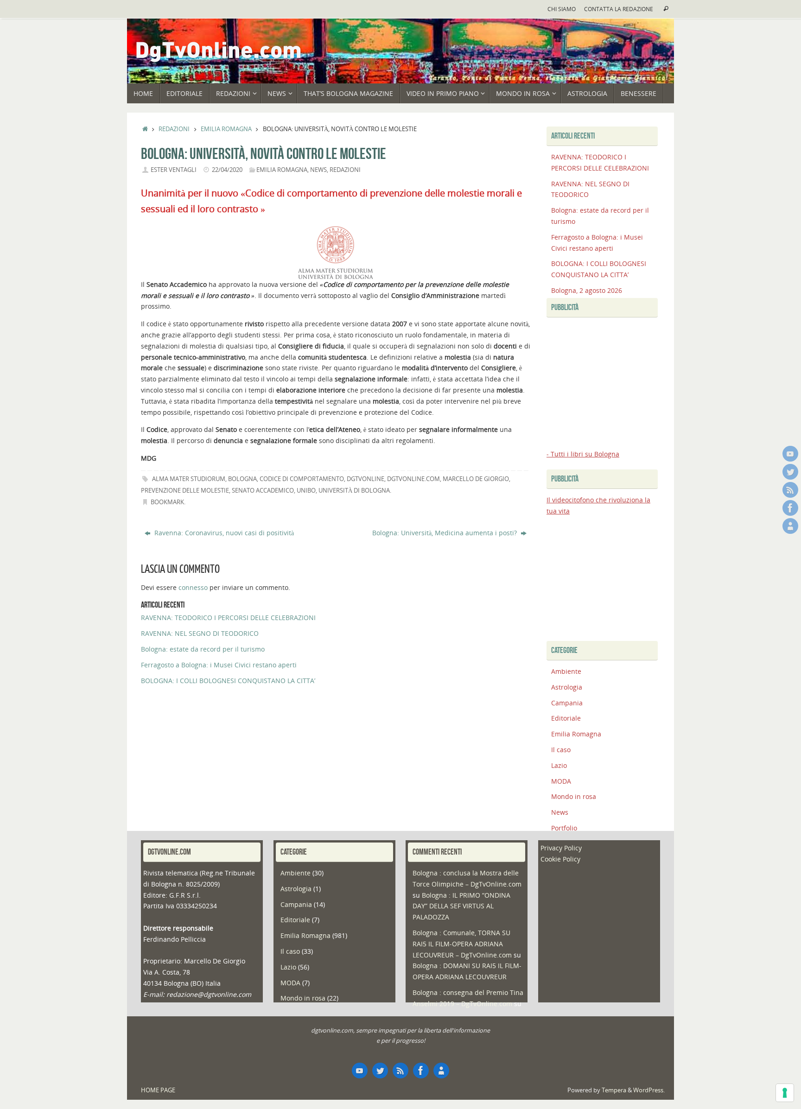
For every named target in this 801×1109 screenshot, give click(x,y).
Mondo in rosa (573, 796)
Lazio (559, 765)
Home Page (158, 1090)
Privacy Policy (561, 847)
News (318, 170)
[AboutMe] (790, 526)
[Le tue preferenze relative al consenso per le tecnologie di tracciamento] (785, 1093)
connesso (193, 587)
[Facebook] (790, 508)
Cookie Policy (560, 859)
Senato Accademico (263, 490)
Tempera (614, 1090)
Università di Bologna (354, 490)
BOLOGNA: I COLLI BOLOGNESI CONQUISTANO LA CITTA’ (228, 680)
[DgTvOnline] (790, 454)
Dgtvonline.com (413, 479)
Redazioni (174, 129)
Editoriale (566, 718)
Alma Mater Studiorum (188, 479)
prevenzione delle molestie (185, 490)
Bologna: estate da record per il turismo (203, 649)
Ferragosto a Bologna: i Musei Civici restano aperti (219, 664)
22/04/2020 (227, 170)
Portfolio (564, 828)
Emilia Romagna (226, 129)
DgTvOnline (365, 479)
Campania (567, 702)
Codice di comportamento (302, 479)
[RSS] (790, 490)
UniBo (306, 490)
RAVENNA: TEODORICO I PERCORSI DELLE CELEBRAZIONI (228, 617)
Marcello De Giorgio (476, 479)
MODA (561, 781)
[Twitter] (790, 472)
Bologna (242, 479)
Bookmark (167, 502)
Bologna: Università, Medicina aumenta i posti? (445, 532)
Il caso (561, 749)
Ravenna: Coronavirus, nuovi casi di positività (223, 532)
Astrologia (566, 687)
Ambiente (566, 671)
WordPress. (649, 1090)
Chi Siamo (561, 9)
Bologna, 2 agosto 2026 (586, 290)
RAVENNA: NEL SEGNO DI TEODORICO (200, 633)
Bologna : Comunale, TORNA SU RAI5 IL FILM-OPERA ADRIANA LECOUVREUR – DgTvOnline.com (462, 943)
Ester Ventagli (174, 170)
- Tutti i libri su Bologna (583, 454)
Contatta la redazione (618, 9)
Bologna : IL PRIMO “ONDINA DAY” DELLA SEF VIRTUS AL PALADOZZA (461, 906)
